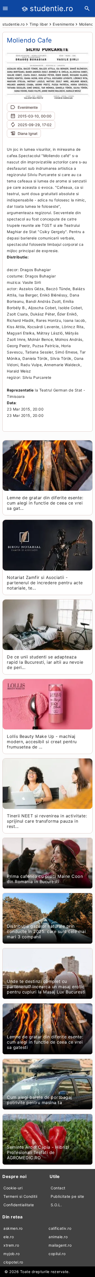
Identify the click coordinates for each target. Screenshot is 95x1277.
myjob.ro (11, 1253)
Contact (58, 1188)
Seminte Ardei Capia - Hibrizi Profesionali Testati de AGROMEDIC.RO (38, 1152)
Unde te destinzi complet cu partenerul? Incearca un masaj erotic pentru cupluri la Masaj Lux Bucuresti (46, 987)
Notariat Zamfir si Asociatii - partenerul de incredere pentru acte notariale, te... (45, 583)
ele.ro (8, 1236)
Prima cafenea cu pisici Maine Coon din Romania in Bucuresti (45, 879)
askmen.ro (13, 1228)
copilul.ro (57, 1253)
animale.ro (58, 1236)
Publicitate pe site (67, 1196)
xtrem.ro (11, 1245)
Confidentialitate (18, 1205)
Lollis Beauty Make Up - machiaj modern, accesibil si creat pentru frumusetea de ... (42, 742)
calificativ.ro (60, 1228)
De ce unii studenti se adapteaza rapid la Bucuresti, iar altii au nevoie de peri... (45, 662)
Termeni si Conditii (20, 1196)
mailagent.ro (60, 1245)
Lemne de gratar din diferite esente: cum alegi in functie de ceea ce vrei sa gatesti (45, 1042)
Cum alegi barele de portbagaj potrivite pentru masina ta (39, 1100)
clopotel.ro (13, 1262)
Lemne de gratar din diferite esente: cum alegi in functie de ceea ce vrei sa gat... (45, 503)
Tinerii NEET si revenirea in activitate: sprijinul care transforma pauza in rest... (47, 821)
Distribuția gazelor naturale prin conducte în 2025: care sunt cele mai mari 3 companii (46, 931)
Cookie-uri (12, 1188)
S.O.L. (56, 1205)
